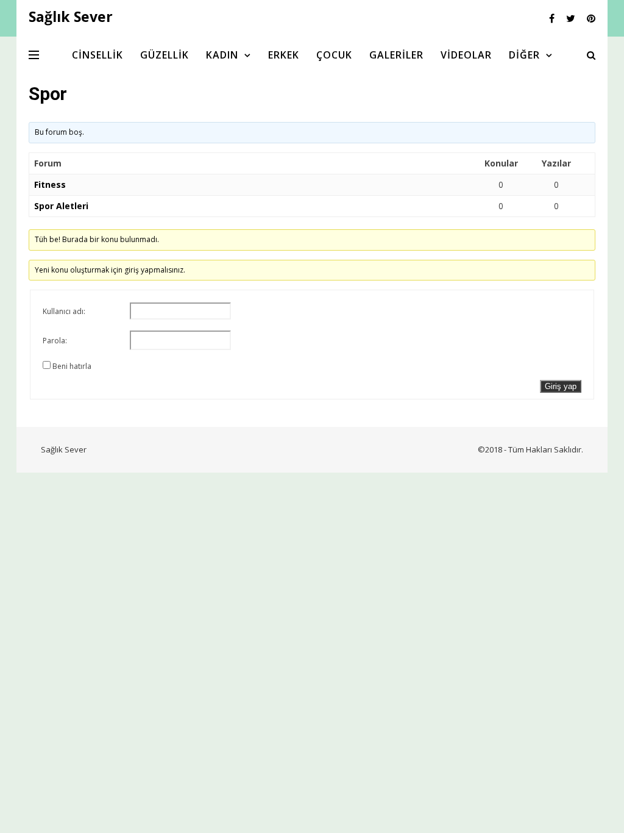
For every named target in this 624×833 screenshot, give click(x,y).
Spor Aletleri (61, 206)
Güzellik (164, 55)
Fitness (50, 184)
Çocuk (334, 55)
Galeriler (396, 55)
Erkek (283, 55)
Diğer (524, 55)
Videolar (466, 55)
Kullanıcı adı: (64, 311)
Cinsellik (97, 55)
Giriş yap (560, 386)
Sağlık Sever (64, 449)
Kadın (222, 55)
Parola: (55, 340)
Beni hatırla (71, 366)
